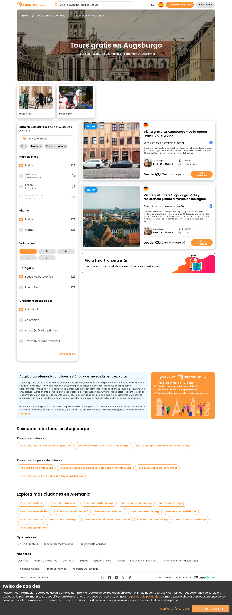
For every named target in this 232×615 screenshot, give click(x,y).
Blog (108, 560)
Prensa (121, 560)
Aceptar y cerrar (210, 609)
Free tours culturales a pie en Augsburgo (103, 445)
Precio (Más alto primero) (42, 330)
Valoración (32, 320)
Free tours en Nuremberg (136, 503)
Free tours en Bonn (31, 519)
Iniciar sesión (205, 4)
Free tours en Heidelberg (35, 511)
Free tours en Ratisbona (181, 511)
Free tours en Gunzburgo (191, 519)
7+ (28, 258)
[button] (36, 101)
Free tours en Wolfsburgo (153, 519)
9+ (47, 251)
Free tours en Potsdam (109, 511)
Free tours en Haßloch (33, 527)
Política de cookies (29, 568)
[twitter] (123, 577)
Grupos (83, 560)
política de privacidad (145, 597)
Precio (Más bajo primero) (42, 341)
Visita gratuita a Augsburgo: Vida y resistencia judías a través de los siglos (175, 197)
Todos (28, 251)
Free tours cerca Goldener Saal (157, 468)
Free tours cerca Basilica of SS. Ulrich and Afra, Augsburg (95, 468)
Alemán (50, 230)
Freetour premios (56, 568)
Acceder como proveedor (58, 544)
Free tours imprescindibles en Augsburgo (45, 445)
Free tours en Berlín (31, 503)
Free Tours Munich (163, 164)
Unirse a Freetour (28, 544)
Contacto (68, 560)
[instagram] (103, 577)
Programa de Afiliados (93, 544)
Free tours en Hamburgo (98, 503)
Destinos (23, 560)
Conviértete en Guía (180, 4)
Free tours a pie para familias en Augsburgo (163, 445)
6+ (47, 258)
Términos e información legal (180, 560)
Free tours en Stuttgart (64, 519)
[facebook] (110, 577)
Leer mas (25, 413)
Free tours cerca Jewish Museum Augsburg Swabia (51, 476)
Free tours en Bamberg (144, 511)
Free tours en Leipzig (171, 503)
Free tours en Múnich (63, 503)
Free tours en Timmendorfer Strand (108, 519)
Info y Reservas (202, 174)
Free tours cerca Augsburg (36, 468)
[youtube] (116, 577)
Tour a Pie (50, 287)
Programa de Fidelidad (85, 568)
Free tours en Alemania (51, 15)
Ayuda (97, 560)
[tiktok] (130, 577)
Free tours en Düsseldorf (72, 511)
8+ (65, 251)
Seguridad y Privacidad (143, 560)
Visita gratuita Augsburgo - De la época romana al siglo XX (175, 133)
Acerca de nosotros (45, 560)
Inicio (25, 15)
